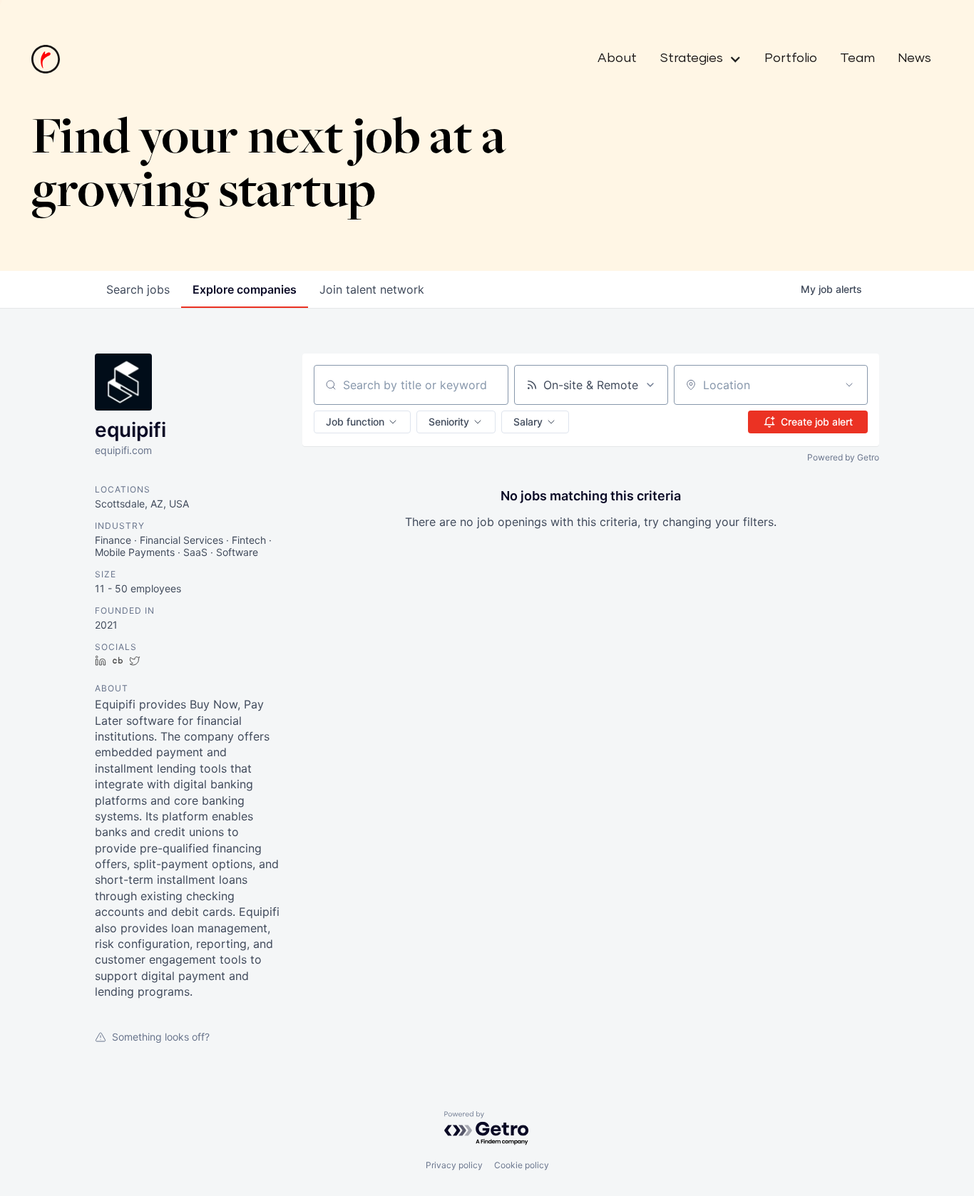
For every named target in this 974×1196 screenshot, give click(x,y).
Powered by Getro (843, 457)
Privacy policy (454, 1165)
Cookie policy (521, 1165)
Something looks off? (161, 1037)
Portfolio (790, 58)
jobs (138, 289)
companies (245, 289)
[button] (695, 59)
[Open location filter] (849, 385)
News (914, 58)
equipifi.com (123, 450)
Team (857, 58)
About (617, 58)
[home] (45, 59)
